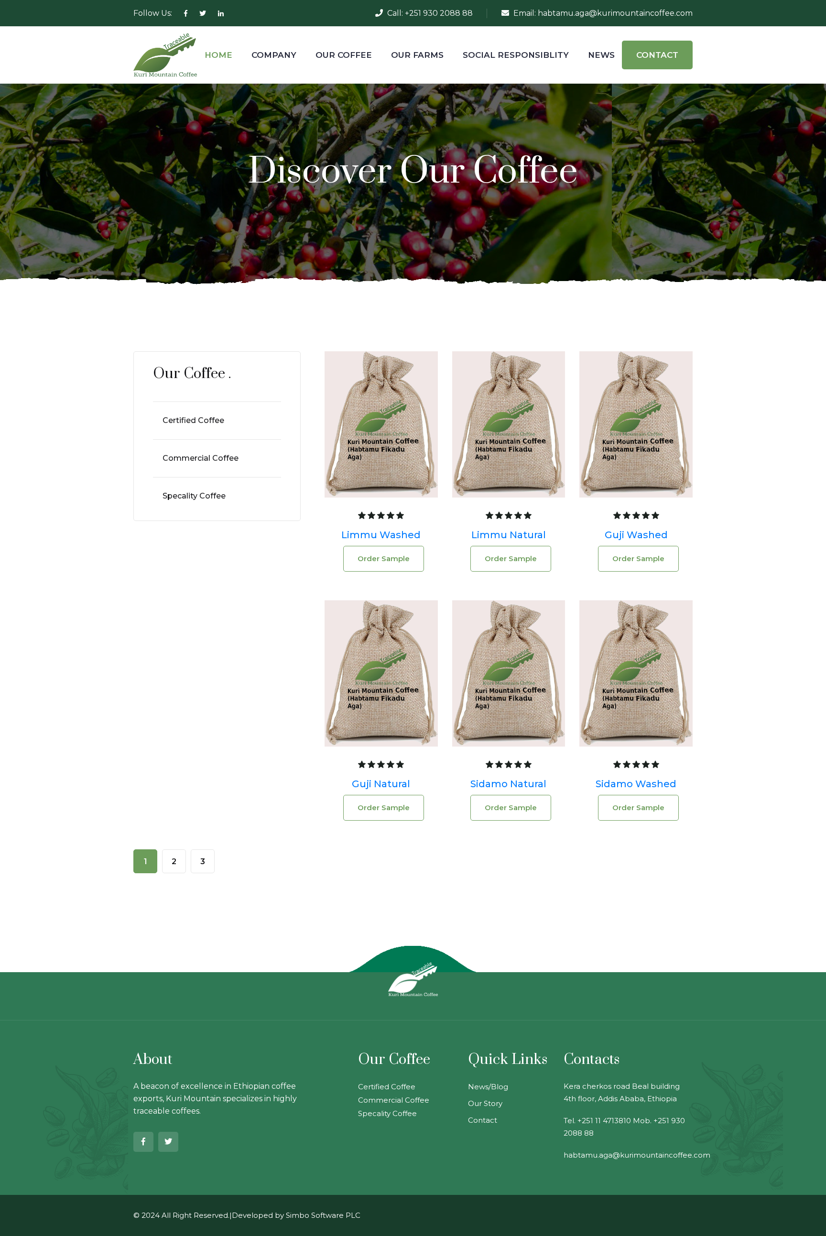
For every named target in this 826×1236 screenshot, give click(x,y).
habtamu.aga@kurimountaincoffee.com (615, 13)
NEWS (601, 55)
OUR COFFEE (343, 55)
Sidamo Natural (508, 784)
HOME (218, 55)
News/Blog (488, 1086)
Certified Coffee (193, 420)
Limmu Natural (508, 535)
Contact (482, 1120)
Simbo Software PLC (323, 1215)
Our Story (485, 1103)
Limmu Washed (381, 535)
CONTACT (657, 55)
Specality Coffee (194, 495)
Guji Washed (636, 535)
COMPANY (273, 55)
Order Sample (384, 558)
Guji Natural (381, 784)
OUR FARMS (417, 55)
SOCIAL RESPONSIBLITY (516, 55)
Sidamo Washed (636, 784)
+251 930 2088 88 (439, 13)
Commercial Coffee (201, 458)
